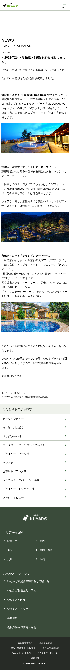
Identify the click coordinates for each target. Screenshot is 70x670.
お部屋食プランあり (14, 471)
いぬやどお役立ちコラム (21, 590)
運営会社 (35, 658)
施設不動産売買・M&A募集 (23, 648)
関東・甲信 (13, 540)
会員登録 (12, 618)
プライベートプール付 (16, 453)
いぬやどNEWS (16, 599)
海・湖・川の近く (13, 427)
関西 (42, 540)
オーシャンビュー (13, 418)
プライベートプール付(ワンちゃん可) (24, 444)
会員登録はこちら (11, 375)
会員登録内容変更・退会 (21, 627)
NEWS (5, 45)
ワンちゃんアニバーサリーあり (21, 479)
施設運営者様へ (25, 643)
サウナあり (9, 462)
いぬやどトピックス (19, 608)
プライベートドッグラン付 (18, 488)
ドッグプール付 (12, 436)
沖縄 (42, 559)
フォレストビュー (13, 497)
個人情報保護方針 (51, 648)
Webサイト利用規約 (21, 653)
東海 (10, 550)
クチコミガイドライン (47, 653)
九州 (10, 559)
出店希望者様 (45, 643)
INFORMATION (22, 45)
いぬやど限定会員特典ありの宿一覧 (28, 581)
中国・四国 (46, 550)
